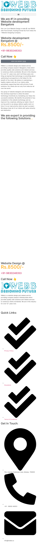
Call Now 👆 (9, 56)
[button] (18, 14)
